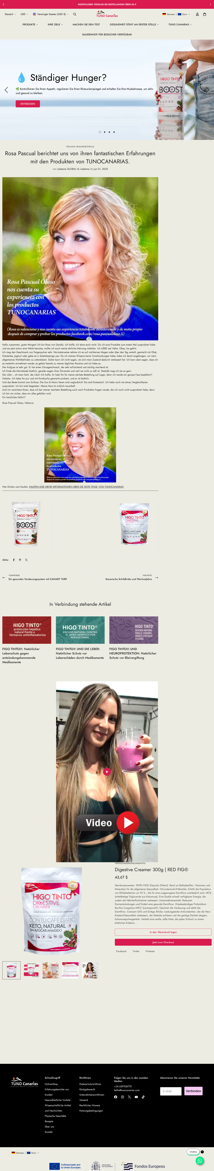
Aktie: (5, 560)
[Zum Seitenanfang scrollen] (207, 1154)
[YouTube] (136, 1097)
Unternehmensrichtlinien (91, 1095)
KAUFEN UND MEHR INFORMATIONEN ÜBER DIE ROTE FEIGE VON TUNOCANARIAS (76, 487)
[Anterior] (3, 4)
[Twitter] (26, 560)
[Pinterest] (20, 560)
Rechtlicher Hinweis (89, 1105)
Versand (83, 1100)
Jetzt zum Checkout (163, 942)
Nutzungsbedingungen (91, 1110)
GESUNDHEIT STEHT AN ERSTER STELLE (133, 24)
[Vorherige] (6, 90)
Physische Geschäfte (55, 1116)
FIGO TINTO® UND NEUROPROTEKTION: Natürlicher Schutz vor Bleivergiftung (132, 653)
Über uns (49, 1126)
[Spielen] (107, 771)
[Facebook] (14, 560)
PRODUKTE (29, 24)
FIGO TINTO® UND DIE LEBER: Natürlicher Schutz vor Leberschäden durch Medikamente (80, 653)
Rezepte (49, 1121)
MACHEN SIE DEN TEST (86, 24)
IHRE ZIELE (54, 24)
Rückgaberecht (87, 1089)
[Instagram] (122, 1097)
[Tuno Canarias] (107, 14)
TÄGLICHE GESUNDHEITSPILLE (80, 146)
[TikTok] (143, 1097)
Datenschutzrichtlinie (90, 1084)
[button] (176, 14)
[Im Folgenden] (210, 4)
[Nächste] (207, 90)
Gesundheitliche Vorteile (57, 1100)
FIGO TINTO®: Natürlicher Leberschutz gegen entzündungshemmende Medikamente (20, 655)
